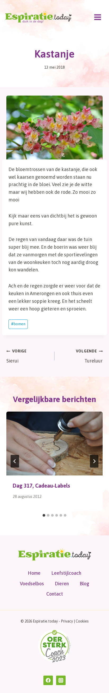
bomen (18, 324)
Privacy (67, 621)
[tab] (44, 515)
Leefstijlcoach (66, 573)
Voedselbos (32, 583)
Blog (84, 583)
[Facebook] (48, 680)
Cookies (82, 621)
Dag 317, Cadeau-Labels (41, 486)
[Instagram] (61, 680)
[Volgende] (94, 461)
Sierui (16, 356)
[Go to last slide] (15, 461)
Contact (54, 594)
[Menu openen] (97, 17)
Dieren (62, 583)
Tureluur (89, 356)
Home (34, 573)
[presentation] (54, 444)
